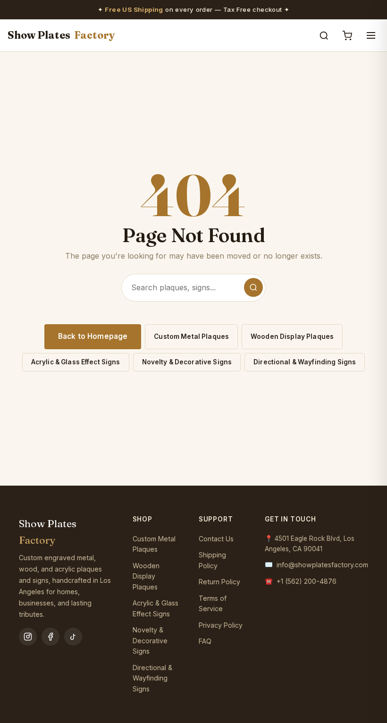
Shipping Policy (212, 560)
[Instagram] (28, 637)
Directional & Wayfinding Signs (304, 362)
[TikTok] (73, 637)
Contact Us (216, 539)
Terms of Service (213, 603)
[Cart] (347, 35)
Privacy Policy (221, 625)
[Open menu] (370, 35)
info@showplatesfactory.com (322, 565)
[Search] (324, 35)
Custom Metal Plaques (191, 336)
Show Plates (61, 35)
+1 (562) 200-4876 (307, 581)
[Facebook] (50, 637)
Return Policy (219, 582)
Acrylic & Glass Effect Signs (75, 362)
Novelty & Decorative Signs (187, 362)
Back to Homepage (92, 336)
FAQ (205, 641)
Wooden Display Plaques (292, 336)
